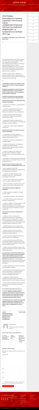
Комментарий (5, 354)
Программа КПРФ (23, 396)
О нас (12, 395)
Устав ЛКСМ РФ (14, 399)
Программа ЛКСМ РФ (23, 399)
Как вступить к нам (24, 402)
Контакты (32, 395)
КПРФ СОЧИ (19, 2)
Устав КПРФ (14, 396)
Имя (3, 368)
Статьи (31, 396)
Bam (26, 408)
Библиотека (33, 398)
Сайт (3, 377)
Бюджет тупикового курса (13, 337)
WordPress (23, 408)
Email (3, 372)
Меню (3, 10)
